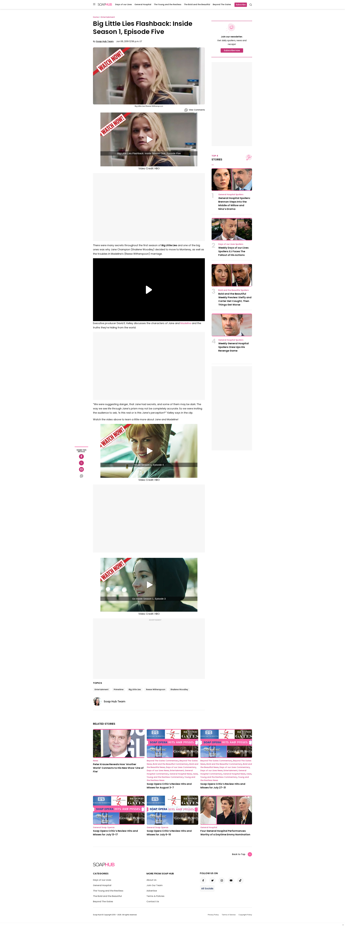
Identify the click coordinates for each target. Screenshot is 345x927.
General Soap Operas (104, 827)
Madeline (185, 323)
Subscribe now (232, 50)
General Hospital (142, 4)
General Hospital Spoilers (230, 194)
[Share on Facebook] (81, 456)
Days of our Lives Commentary (181, 767)
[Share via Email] (81, 469)
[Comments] (81, 475)
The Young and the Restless (167, 4)
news (195, 773)
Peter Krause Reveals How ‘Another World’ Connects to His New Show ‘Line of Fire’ (118, 768)
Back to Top (238, 854)
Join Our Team (154, 885)
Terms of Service (229, 915)
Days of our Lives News (158, 770)
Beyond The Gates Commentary (163, 760)
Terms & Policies (155, 896)
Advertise (151, 890)
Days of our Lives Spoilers (230, 244)
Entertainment (101, 689)
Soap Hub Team (105, 41)
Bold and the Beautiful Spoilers (233, 290)
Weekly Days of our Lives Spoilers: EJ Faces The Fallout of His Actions (233, 251)
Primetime (118, 689)
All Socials (207, 888)
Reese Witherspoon (155, 689)
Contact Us (152, 901)
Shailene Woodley (179, 689)
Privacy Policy (213, 915)
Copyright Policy (245, 915)
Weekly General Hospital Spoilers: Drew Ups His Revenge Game (233, 347)
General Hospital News (181, 773)
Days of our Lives (123, 4)
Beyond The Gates (222, 4)
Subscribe (241, 4)
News (95, 760)
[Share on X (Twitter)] (81, 463)
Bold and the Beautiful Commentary (170, 764)
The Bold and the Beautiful (197, 4)
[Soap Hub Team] (98, 701)
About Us (151, 880)
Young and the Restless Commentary (165, 777)
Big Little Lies (135, 689)
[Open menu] (94, 4)
